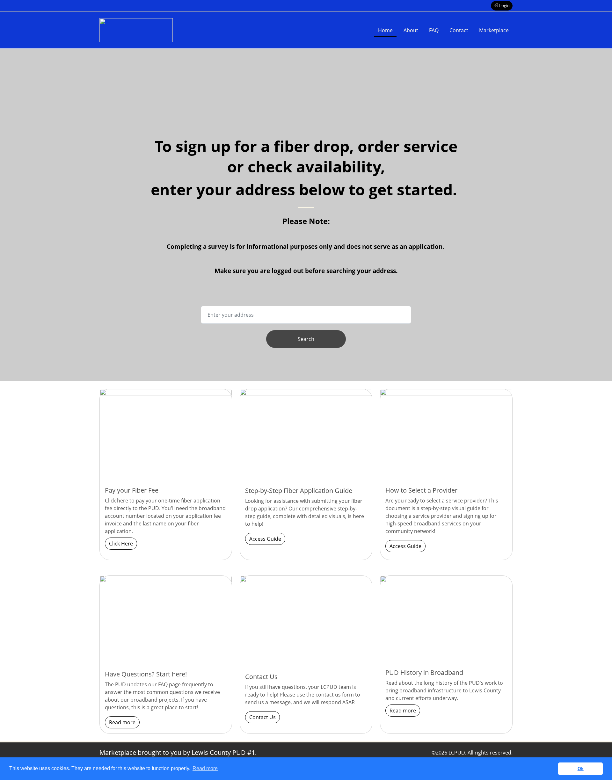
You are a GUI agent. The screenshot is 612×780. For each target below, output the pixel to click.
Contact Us (262, 717)
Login (504, 5)
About (411, 30)
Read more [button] (205, 768)
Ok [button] (581, 768)
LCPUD (456, 752)
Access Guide (265, 538)
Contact (458, 30)
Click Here (121, 543)
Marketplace (494, 30)
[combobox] (306, 315)
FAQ (434, 30)
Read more (122, 722)
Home (385, 30)
